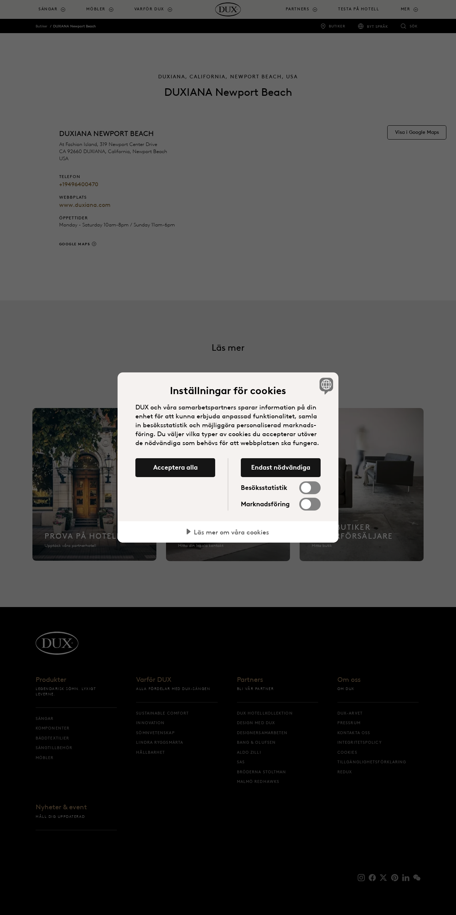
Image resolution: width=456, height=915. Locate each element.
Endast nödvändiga (280, 467)
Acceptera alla (175, 467)
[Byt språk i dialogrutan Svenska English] (325, 385)
